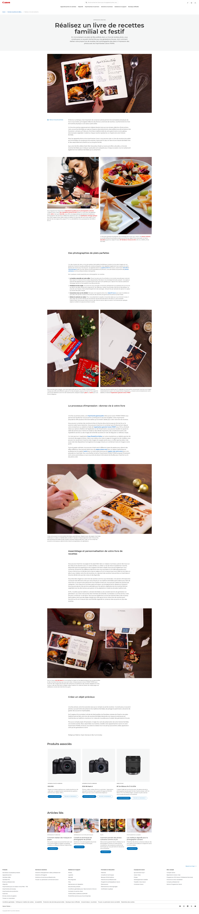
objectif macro (112, 293)
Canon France (6, 906)
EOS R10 (62, 214)
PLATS (101, 834)
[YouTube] (195, 906)
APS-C (52, 214)
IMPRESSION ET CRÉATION (53, 834)
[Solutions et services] (113, 7)
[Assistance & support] (127, 7)
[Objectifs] (83, 7)
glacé (86, 392)
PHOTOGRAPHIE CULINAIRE (134, 834)
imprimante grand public (96, 416)
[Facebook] (180, 906)
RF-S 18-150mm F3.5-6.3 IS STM (68, 212)
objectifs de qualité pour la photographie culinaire (79, 211)
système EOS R (105, 267)
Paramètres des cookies (127, 902)
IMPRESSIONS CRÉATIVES (99, 19)
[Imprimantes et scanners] (99, 7)
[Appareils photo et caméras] (76, 7)
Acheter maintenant (54, 796)
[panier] (195, 3)
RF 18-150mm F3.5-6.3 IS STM (128, 240)
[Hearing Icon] (187, 3)
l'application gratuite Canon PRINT (120, 392)
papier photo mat (101, 449)
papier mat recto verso (115, 451)
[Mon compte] (191, 3)
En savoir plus (53, 848)
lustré (91, 392)
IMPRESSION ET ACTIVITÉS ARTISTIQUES (83, 834)
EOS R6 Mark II (73, 269)
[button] (70, 796)
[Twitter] (191, 906)
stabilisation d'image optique (89, 215)
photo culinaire (146, 236)
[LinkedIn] (187, 906)
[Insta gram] (183, 906)
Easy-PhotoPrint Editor (94, 436)
